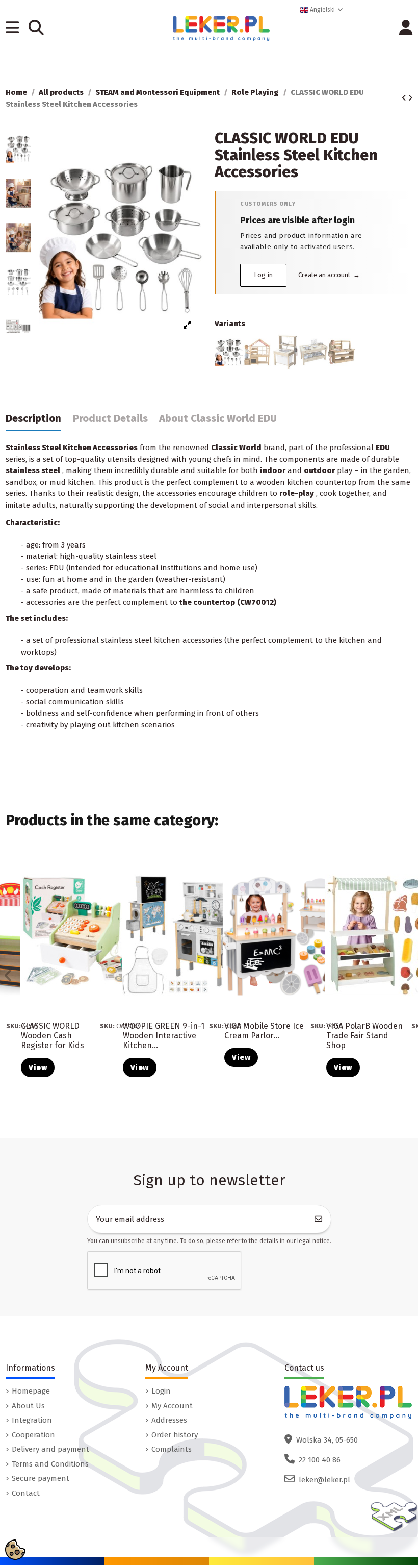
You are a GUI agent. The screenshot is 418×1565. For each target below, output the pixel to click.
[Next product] (410, 98)
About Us (28, 1405)
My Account (172, 1405)
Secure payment (40, 1478)
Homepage (31, 1391)
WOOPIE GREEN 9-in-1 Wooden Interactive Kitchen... (163, 1035)
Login (161, 1391)
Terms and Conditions (50, 1464)
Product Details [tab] (110, 419)
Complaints (171, 1449)
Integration (32, 1420)
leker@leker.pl (324, 1479)
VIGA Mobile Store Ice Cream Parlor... (264, 1030)
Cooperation (33, 1434)
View (38, 1067)
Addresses (169, 1420)
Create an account (329, 275)
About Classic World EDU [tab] (218, 419)
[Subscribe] (318, 1219)
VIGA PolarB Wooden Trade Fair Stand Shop (364, 1035)
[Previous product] (405, 98)
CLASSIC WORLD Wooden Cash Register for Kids (52, 1035)
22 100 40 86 (320, 1459)
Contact (26, 1493)
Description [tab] (33, 419)
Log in (263, 275)
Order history (174, 1434)
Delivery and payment (50, 1449)
